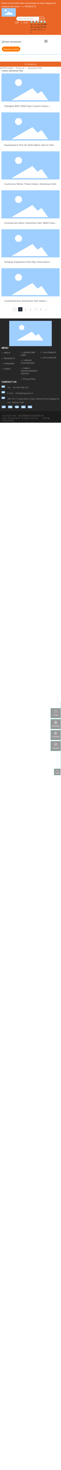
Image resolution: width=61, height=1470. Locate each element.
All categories (31, 64)
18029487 (6, 420)
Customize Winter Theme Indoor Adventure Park (30, 184)
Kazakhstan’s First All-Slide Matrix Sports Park (29, 145)
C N (26, 22)
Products (20, 68)
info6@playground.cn (24, 393)
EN (17, 22)
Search (41, 19)
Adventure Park (35, 68)
